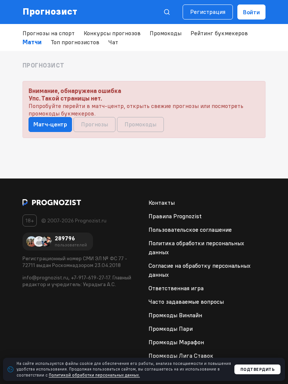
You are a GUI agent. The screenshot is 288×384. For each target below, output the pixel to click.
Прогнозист (50, 11)
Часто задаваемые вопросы (186, 301)
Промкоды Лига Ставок (180, 355)
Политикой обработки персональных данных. (94, 375)
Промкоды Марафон (176, 342)
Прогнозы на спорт (48, 33)
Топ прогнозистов (75, 42)
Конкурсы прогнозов (112, 33)
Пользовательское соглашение (190, 229)
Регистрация (207, 11)
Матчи (32, 42)
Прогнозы (94, 124)
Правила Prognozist (175, 216)
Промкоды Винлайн (175, 315)
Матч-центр (50, 124)
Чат (113, 42)
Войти (251, 12)
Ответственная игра (176, 288)
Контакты (161, 202)
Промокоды (166, 33)
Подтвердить (257, 369)
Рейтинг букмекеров (219, 33)
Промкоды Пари (170, 328)
